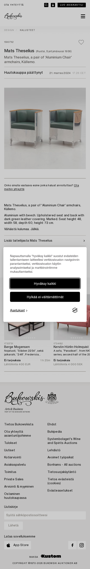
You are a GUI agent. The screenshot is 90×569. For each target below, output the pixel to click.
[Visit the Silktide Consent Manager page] (75, 310)
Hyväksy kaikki (45, 283)
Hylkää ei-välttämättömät (45, 296)
